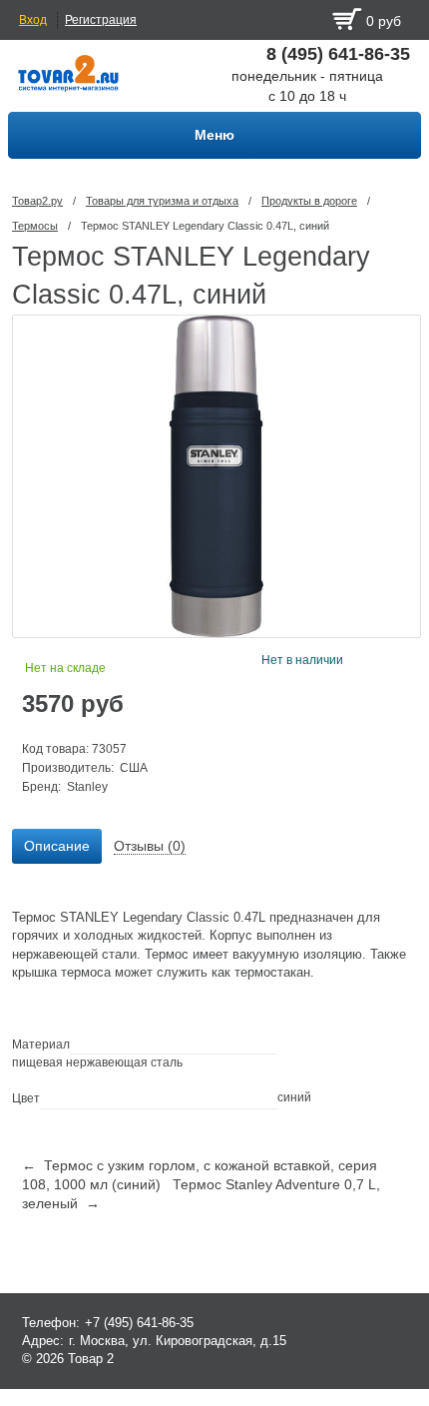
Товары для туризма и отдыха (162, 201)
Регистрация (101, 20)
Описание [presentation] (57, 846)
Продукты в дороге (309, 201)
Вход (33, 20)
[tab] (57, 847)
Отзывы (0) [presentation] (150, 846)
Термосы (35, 226)
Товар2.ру (37, 201)
